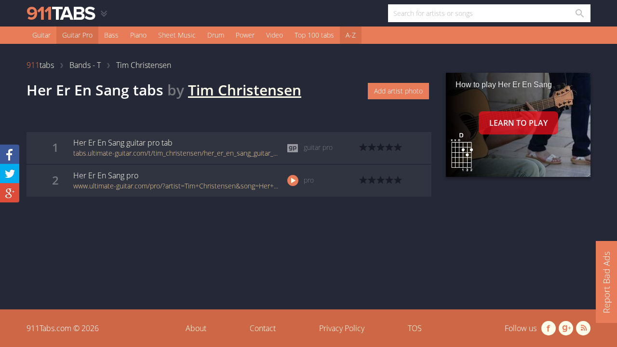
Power (245, 35)
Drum (215, 35)
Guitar (41, 35)
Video (274, 35)
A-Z (351, 35)
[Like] (9, 154)
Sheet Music (177, 35)
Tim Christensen (244, 90)
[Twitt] (9, 173)
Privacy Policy (341, 328)
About (196, 328)
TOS (415, 328)
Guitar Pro (77, 35)
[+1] (9, 192)
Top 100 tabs (314, 35)
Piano (138, 35)
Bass (111, 35)
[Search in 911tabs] (579, 13)
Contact (263, 328)
